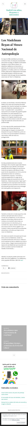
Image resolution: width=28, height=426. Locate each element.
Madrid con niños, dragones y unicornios (14, 12)
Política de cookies (16, 419)
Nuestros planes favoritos (14, 410)
